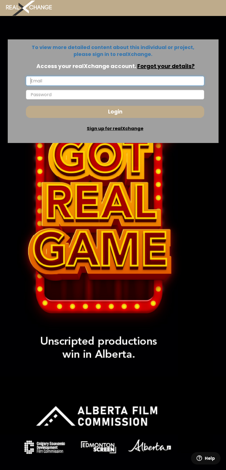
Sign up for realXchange (115, 128)
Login (115, 111)
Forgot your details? (166, 66)
